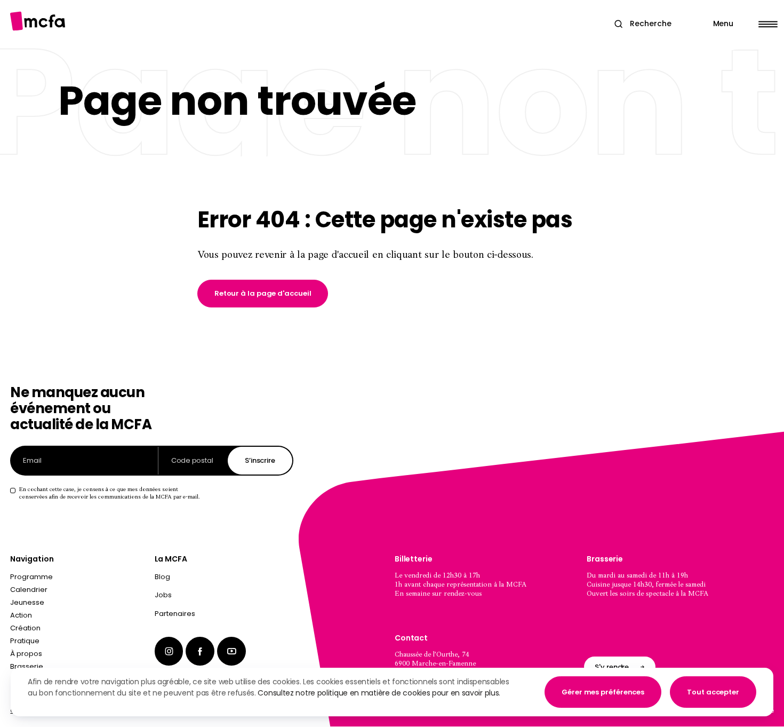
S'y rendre (612, 667)
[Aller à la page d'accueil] (37, 21)
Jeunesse (27, 602)
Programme (31, 577)
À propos (26, 654)
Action (21, 615)
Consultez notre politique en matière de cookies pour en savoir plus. (379, 693)
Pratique (24, 641)
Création (25, 628)
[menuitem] (224, 579)
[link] (263, 293)
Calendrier (28, 589)
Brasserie (26, 666)
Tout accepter (713, 692)
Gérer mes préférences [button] (603, 692)
